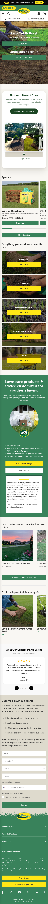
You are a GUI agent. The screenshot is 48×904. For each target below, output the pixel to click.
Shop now (39, 2)
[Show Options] (44, 768)
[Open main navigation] (3, 13)
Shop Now (20, 223)
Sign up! (24, 805)
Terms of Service (18, 899)
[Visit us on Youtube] (19, 892)
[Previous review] (17, 688)
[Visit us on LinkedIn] (45, 892)
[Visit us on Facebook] (2, 892)
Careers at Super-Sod (24, 885)
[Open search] (8, 13)
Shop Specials (24, 235)
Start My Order (24, 44)
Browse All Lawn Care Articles (24, 578)
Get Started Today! (24, 464)
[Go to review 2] (22, 688)
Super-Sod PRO (8, 8)
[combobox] (23, 768)
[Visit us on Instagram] (11, 892)
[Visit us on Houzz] (36, 892)
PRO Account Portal (24, 57)
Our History (24, 878)
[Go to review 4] (25, 688)
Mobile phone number (11, 782)
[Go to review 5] (27, 688)
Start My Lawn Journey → (24, 111)
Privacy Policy (31, 899)
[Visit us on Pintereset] (28, 892)
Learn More (24, 470)
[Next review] (31, 688)
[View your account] (38, 13)
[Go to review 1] (20, 688)
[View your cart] (44, 13)
